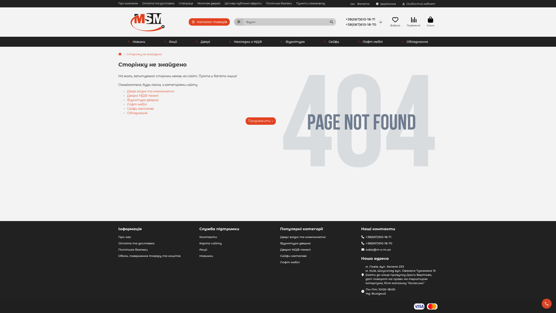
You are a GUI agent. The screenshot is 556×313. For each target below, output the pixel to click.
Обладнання (417, 42)
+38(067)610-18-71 (360, 19)
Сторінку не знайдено (144, 54)
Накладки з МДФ (248, 42)
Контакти (208, 237)
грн (359, 3)
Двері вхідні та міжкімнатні (150, 91)
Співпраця (186, 3)
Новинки (206, 256)
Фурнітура (295, 42)
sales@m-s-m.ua (378, 249)
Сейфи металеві (140, 109)
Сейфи (334, 42)
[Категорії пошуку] (238, 22)
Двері (205, 42)
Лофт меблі (373, 42)
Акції (173, 42)
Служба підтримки (219, 229)
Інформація (130, 229)
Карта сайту (210, 243)
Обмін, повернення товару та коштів (149, 256)
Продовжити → (260, 121)
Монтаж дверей (208, 3)
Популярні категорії (301, 229)
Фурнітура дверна (142, 100)
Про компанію (128, 3)
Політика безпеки (279, 3)
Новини (139, 42)
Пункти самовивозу (310, 3)
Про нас (124, 237)
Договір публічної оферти (243, 3)
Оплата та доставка (158, 3)
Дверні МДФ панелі (143, 96)
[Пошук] (331, 21)
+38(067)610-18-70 (361, 24)
